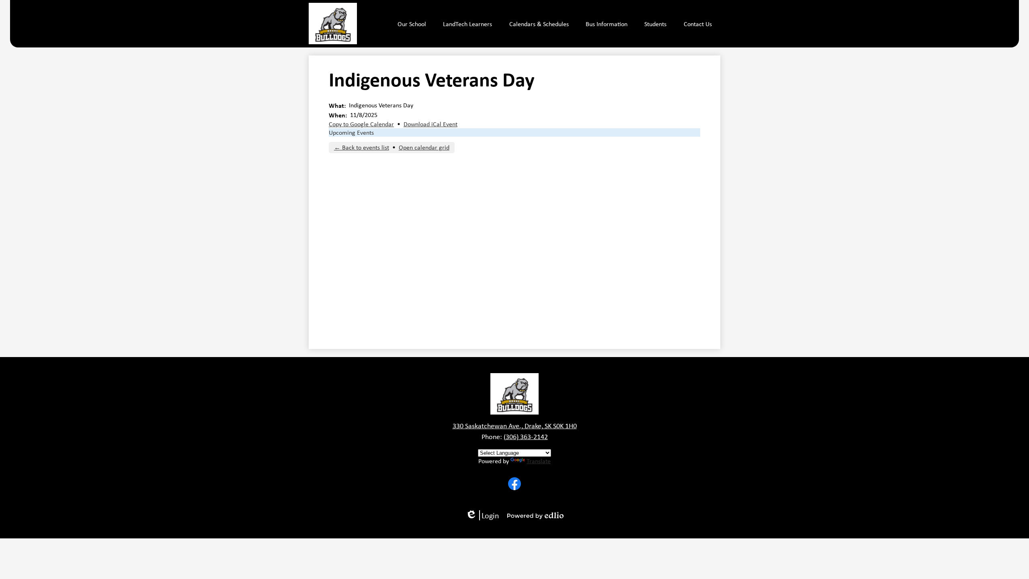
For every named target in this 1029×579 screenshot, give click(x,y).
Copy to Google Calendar (361, 124)
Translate (539, 461)
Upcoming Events (351, 132)
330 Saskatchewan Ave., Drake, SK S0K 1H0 (515, 426)
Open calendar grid (424, 147)
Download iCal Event (430, 124)
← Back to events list (361, 147)
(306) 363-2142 (526, 436)
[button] (412, 24)
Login (485, 515)
